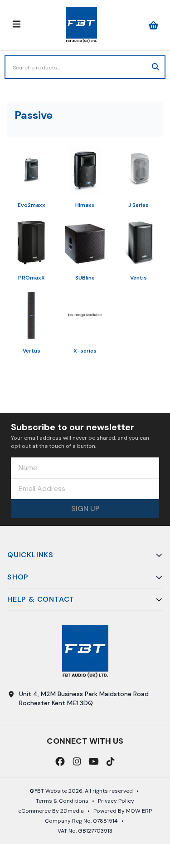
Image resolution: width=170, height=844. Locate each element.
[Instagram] (77, 761)
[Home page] (81, 25)
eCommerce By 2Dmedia (51, 811)
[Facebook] (60, 761)
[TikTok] (110, 761)
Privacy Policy (116, 801)
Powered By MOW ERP (122, 811)
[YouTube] (93, 761)
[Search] (155, 67)
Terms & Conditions (62, 801)
